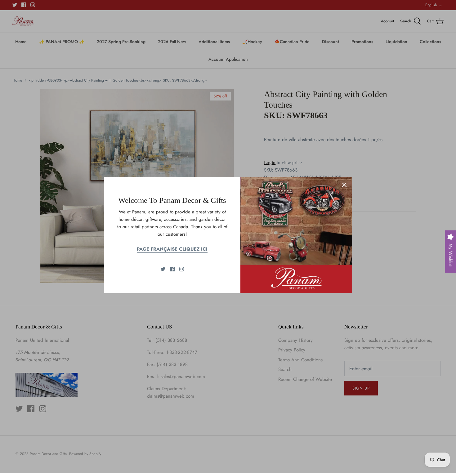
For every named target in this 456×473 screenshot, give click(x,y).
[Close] (344, 185)
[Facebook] (172, 269)
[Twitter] (163, 269)
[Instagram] (181, 269)
